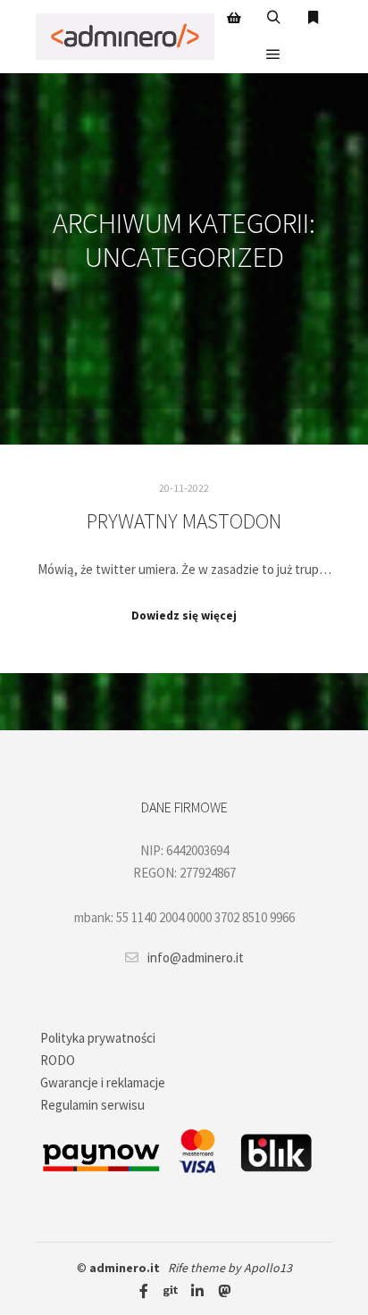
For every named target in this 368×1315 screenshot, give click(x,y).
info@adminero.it (195, 957)
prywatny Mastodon (184, 521)
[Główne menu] (273, 54)
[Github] (170, 1291)
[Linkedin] (197, 1291)
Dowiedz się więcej (184, 615)
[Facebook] (143, 1291)
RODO (57, 1060)
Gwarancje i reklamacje (102, 1082)
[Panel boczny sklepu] (234, 17)
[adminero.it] (125, 36)
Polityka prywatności (97, 1037)
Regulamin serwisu (92, 1104)
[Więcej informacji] (313, 17)
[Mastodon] (224, 1291)
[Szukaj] (273, 17)
